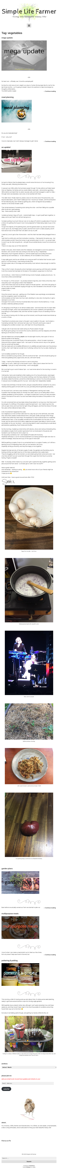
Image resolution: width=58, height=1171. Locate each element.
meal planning (8, 97)
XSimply (28, 1167)
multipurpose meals (10, 913)
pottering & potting (10, 960)
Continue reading (50, 91)
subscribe (6, 1089)
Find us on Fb (6, 1141)
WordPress (32, 1165)
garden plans (7, 868)
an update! (6, 147)
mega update (7, 38)
